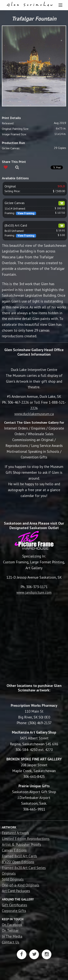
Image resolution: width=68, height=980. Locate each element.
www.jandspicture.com (34, 592)
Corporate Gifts (14, 910)
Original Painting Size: (15, 129)
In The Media (12, 936)
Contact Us (10, 942)
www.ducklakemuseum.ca (34, 413)
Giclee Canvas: (11, 148)
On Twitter (10, 930)
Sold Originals (13, 879)
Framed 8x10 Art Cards (19, 856)
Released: (8, 123)
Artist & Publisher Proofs (21, 844)
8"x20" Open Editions (18, 861)
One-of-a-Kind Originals (20, 885)
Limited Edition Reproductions (25, 838)
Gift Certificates (14, 905)
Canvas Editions (14, 850)
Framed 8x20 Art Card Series (24, 867)
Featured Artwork (15, 832)
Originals (9, 873)
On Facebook (12, 924)
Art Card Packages (16, 890)
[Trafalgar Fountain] (34, 65)
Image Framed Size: (14, 134)
